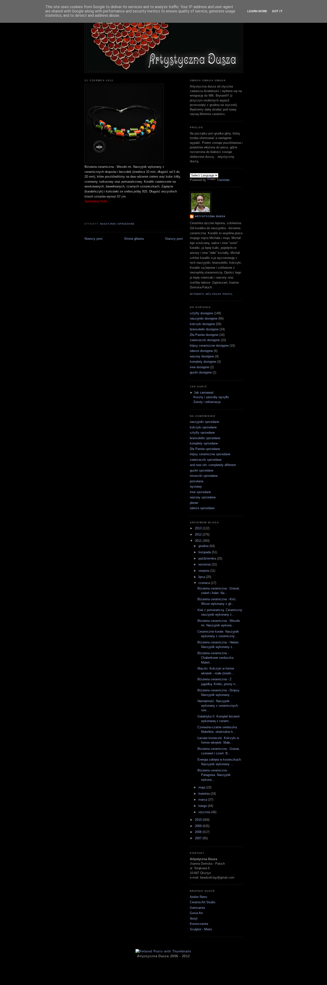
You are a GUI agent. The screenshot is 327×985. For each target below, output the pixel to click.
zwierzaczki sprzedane (205, 459)
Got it (277, 11)
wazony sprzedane (203, 497)
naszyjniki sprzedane (117, 223)
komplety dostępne (203, 361)
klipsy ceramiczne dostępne (209, 345)
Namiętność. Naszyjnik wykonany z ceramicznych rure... (217, 705)
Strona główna (134, 238)
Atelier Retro (198, 897)
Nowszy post (93, 238)
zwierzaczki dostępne (205, 340)
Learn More (257, 11)
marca (203, 799)
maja (202, 787)
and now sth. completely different (213, 465)
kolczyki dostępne (202, 324)
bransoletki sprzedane (205, 438)
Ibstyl (193, 918)
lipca (202, 577)
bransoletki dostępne (204, 329)
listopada (205, 552)
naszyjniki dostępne (203, 318)
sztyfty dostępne (201, 313)
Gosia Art (196, 913)
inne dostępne (199, 367)
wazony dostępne (202, 356)
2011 (199, 540)
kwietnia (204, 793)
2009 (199, 826)
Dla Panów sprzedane (205, 449)
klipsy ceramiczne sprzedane (210, 454)
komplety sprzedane (204, 443)
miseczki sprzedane (204, 476)
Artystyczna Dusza (210, 216)
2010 (199, 820)
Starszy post (174, 238)
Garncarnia (197, 907)
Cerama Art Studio (202, 902)
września (205, 564)
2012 (199, 534)
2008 (199, 832)
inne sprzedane (200, 492)
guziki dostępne (201, 372)
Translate (223, 180)
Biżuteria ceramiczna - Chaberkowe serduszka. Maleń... (215, 657)
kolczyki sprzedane (203, 427)
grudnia (203, 546)
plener (194, 503)
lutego (203, 806)
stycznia (204, 812)
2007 (199, 838)
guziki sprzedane (201, 470)
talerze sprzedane (202, 508)
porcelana (196, 481)
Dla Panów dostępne (204, 335)
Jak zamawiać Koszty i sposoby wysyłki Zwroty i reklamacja (211, 397)
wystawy (196, 486)
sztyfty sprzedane (202, 432)
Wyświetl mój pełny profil (211, 294)
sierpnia (204, 570)
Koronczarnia (199, 924)
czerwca (204, 583)
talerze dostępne (201, 351)
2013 (199, 528)
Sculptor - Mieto (201, 929)
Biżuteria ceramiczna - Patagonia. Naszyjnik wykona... (214, 775)
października (207, 558)
